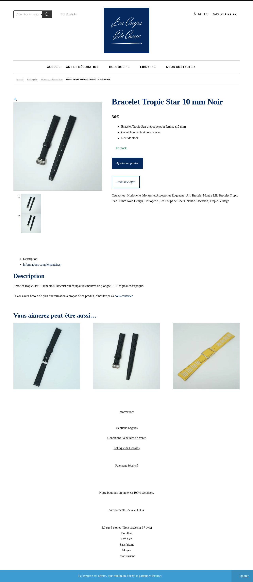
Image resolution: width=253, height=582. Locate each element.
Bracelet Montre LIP (204, 195)
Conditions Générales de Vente (126, 438)
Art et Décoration (82, 67)
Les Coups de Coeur (172, 201)
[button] (15, 99)
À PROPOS (201, 14)
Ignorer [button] (243, 575)
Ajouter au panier (127, 163)
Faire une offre (126, 182)
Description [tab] (30, 258)
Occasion (202, 201)
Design (138, 201)
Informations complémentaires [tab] (41, 264)
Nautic (191, 201)
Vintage (224, 201)
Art (188, 195)
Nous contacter (180, 67)
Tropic (214, 201)
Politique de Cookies (127, 448)
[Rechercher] (47, 14)
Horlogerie (119, 67)
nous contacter (124, 296)
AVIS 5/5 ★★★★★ (225, 14)
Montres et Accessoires (52, 79)
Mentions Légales (126, 428)
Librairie (148, 67)
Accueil (54, 67)
